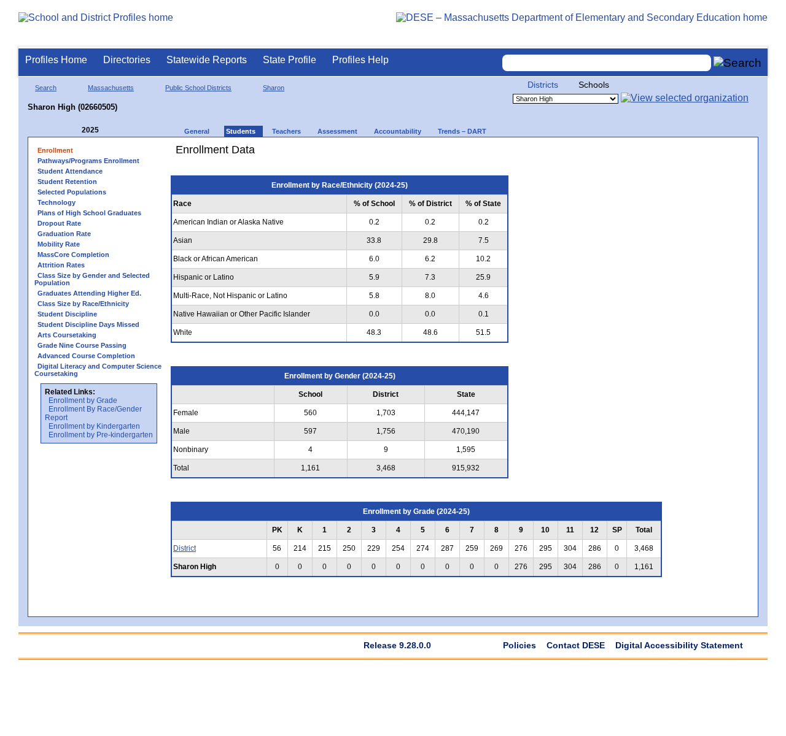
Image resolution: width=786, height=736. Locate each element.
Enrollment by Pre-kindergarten (101, 435)
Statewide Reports (206, 60)
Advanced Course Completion (86, 355)
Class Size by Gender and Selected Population (92, 279)
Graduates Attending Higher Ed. (89, 293)
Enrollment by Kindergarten (94, 426)
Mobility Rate (58, 244)
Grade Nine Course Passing (81, 345)
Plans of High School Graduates (89, 213)
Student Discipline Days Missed (88, 324)
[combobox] (606, 63)
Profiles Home (56, 60)
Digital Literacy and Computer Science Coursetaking (97, 369)
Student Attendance (70, 171)
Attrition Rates (61, 265)
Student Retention (67, 181)
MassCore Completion (73, 254)
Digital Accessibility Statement (679, 645)
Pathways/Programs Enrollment (88, 160)
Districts (542, 85)
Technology (56, 202)
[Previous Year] (73, 130)
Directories (126, 60)
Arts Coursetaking (66, 335)
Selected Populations (71, 192)
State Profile (289, 60)
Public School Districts (198, 87)
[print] (592, 154)
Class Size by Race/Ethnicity (83, 303)
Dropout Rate (59, 223)
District (184, 548)
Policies (519, 645)
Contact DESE (576, 645)
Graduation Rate (64, 233)
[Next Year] (115, 130)
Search (45, 87)
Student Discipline (67, 314)
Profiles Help (360, 60)
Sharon (273, 87)
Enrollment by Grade (83, 400)
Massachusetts (111, 87)
